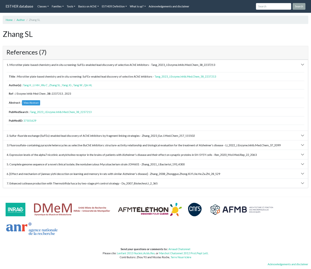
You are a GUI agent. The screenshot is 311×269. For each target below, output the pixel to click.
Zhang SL (54, 85)
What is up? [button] (137, 6)
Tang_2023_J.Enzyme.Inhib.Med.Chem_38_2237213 (185, 76)
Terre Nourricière (180, 257)
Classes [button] (42, 6)
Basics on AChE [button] (87, 6)
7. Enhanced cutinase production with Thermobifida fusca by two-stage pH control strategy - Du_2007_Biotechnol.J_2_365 (82, 183)
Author (21, 19)
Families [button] (57, 6)
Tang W (77, 85)
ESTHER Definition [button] (113, 6)
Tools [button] (70, 6)
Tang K (27, 85)
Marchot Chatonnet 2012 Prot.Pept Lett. (183, 253)
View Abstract (31, 102)
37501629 (29, 120)
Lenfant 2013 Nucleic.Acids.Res (136, 253)
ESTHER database (19, 6)
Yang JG (66, 85)
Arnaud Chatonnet (179, 249)
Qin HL (88, 85)
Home (9, 19)
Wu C (44, 85)
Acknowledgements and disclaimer (169, 6)
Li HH (36, 85)
